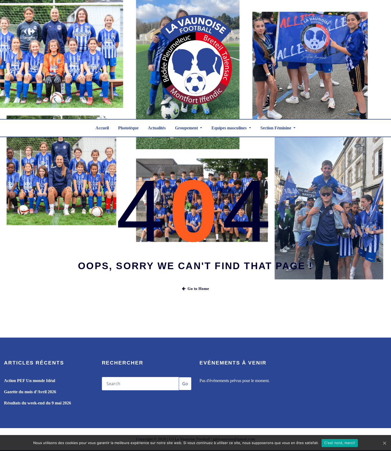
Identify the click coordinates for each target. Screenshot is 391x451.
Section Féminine (276, 128)
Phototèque (128, 128)
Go (185, 384)
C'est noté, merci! (339, 443)
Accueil (102, 128)
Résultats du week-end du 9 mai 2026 (37, 403)
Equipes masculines (229, 128)
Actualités (157, 128)
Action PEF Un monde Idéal (29, 380)
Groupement (187, 128)
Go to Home (198, 288)
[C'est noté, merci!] (384, 443)
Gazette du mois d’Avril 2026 (30, 391)
